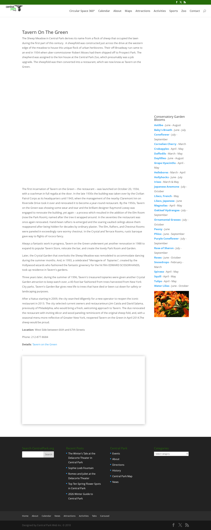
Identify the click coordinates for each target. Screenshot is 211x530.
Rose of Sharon (164, 248)
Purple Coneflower (166, 238)
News (115, 482)
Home (25, 515)
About (117, 11)
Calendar (104, 11)
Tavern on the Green (44, 344)
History (116, 470)
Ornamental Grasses (167, 219)
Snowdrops (161, 262)
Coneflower (161, 134)
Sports (173, 11)
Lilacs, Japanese (164, 201)
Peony (158, 229)
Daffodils (160, 153)
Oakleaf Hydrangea (166, 210)
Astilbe (158, 125)
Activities (160, 11)
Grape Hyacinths (165, 163)
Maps (128, 11)
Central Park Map (122, 476)
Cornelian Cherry (165, 144)
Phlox (158, 234)
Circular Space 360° (82, 11)
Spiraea (159, 271)
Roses (158, 257)
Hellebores (161, 172)
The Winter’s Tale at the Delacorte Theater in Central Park (81, 458)
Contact (195, 11)
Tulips (158, 281)
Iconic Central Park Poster (171, 34)
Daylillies (160, 158)
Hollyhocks (161, 177)
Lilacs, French (163, 196)
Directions (118, 464)
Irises (157, 182)
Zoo (183, 11)
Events (116, 453)
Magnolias (160, 205)
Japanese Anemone (166, 186)
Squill (157, 276)
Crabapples (161, 149)
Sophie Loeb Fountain (81, 468)
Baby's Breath (163, 130)
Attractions (142, 11)
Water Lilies (161, 286)
